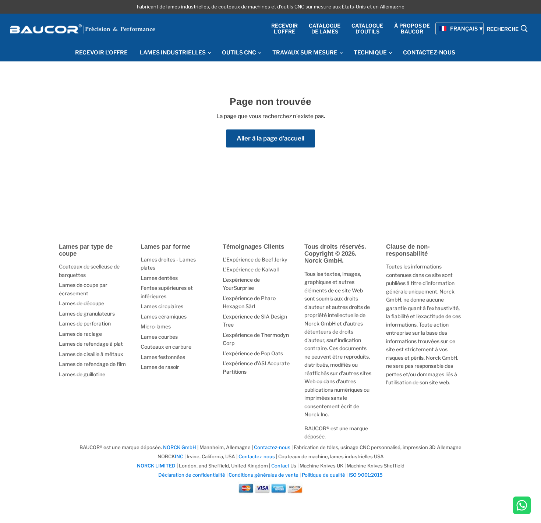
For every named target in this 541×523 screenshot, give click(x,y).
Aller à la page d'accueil (270, 138)
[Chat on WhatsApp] (522, 506)
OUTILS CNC (239, 52)
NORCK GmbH (179, 447)
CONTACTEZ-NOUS (429, 52)
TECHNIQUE (371, 52)
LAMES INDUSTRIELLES (173, 52)
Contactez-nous (272, 447)
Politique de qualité (323, 475)
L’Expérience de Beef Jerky (255, 259)
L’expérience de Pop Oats (253, 353)
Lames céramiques (164, 316)
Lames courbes (159, 337)
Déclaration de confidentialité (191, 475)
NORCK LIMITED (157, 466)
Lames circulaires (162, 306)
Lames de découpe (81, 303)
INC (179, 456)
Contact (280, 466)
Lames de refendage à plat (91, 344)
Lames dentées (159, 278)
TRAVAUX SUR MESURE (305, 52)
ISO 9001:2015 (366, 475)
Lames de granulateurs (87, 313)
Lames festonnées (163, 357)
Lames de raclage (80, 334)
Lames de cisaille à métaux (91, 354)
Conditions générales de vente (263, 475)
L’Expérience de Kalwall (251, 269)
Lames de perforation (85, 323)
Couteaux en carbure (166, 347)
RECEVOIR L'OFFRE (101, 52)
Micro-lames (156, 326)
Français (464, 28)
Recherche (503, 29)
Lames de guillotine (82, 374)
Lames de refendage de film (92, 364)
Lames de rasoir (160, 367)
